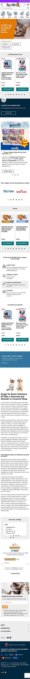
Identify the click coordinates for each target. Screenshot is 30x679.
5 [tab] (10, 537)
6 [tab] (13, 537)
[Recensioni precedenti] (2, 564)
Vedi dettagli (9, 278)
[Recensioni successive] (28, 564)
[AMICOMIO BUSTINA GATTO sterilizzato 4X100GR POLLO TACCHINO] (8, 219)
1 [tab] (10, 535)
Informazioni (5, 628)
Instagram (10, 638)
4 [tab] (18, 535)
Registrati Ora (8, 113)
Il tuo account (6, 631)
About (3, 625)
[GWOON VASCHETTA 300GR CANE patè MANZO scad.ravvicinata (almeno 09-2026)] (8, 65)
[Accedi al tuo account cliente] (25, 4)
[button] (5, 44)
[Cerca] (28, 8)
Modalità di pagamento (12, 270)
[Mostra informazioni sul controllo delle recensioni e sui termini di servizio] (27, 553)
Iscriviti (5, 606)
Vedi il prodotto (7, 89)
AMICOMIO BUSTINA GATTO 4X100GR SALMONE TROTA (22, 228)
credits (3, 672)
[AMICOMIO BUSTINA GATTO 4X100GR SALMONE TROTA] (22, 219)
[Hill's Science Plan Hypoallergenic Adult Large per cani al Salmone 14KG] (22, 65)
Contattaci (9, 296)
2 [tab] (13, 535)
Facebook (8, 638)
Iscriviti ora (9, 286)
